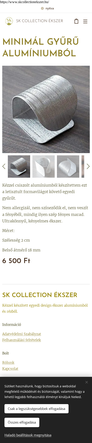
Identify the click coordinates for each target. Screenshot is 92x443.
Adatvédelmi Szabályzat (21, 334)
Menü (85, 21)
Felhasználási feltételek (21, 340)
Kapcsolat (10, 369)
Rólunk (8, 363)
